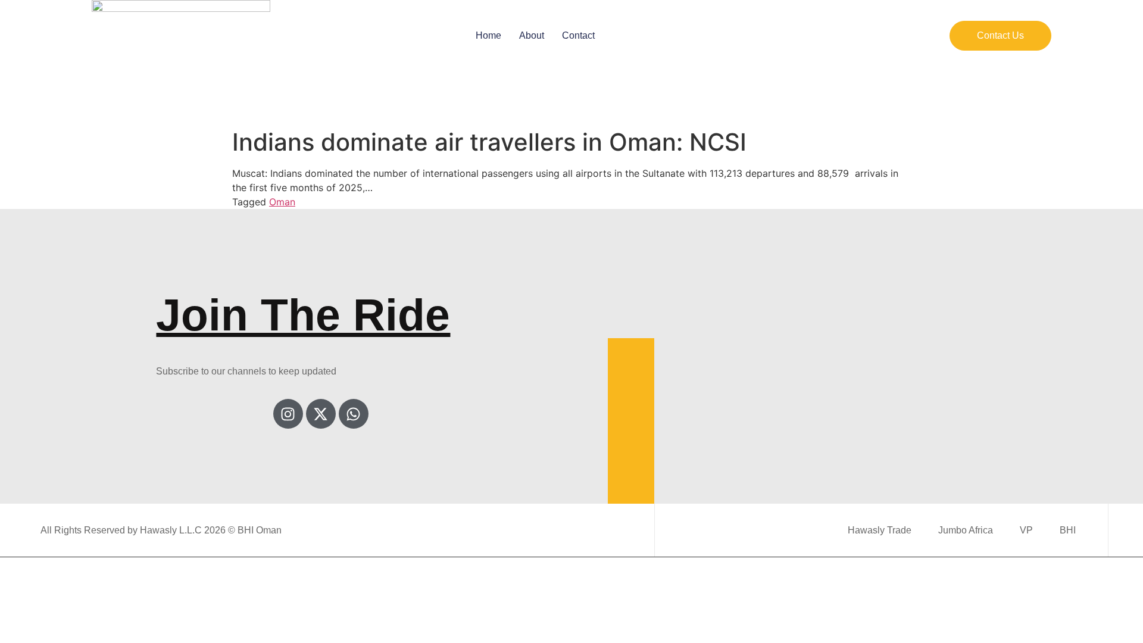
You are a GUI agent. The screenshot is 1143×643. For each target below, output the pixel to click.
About (531, 35)
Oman (282, 202)
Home (488, 35)
